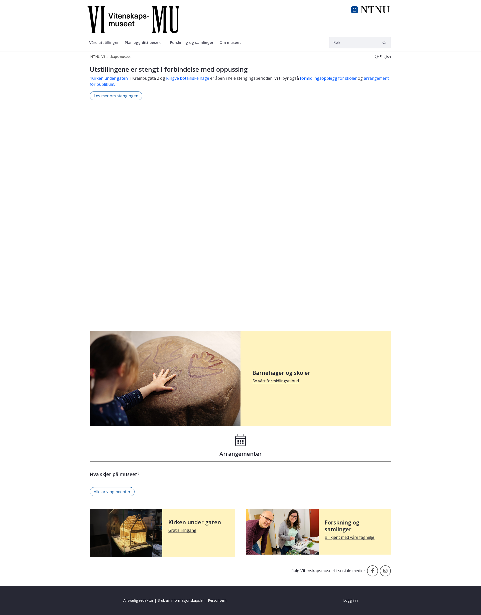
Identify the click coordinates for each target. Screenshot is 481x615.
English (385, 56)
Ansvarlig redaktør (138, 600)
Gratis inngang (182, 530)
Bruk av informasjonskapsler (180, 600)
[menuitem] (104, 42)
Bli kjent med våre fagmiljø (350, 537)
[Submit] (385, 42)
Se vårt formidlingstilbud (276, 381)
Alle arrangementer (112, 491)
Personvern (217, 600)
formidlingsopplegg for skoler (328, 78)
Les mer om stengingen (116, 96)
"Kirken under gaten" (109, 78)
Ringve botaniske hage (187, 78)
